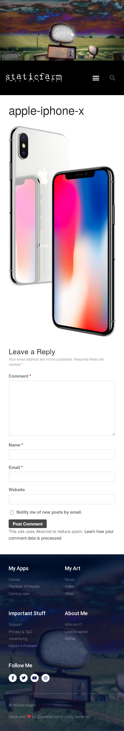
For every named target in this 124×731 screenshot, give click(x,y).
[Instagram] (46, 678)
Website (17, 489)
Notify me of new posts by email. (49, 512)
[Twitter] (24, 678)
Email (16, 467)
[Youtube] (35, 678)
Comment (20, 376)
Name (16, 445)
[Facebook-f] (13, 678)
